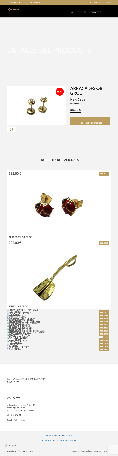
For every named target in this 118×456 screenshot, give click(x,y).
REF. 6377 (104, 174)
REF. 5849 (104, 243)
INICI (72, 12)
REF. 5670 (104, 349)
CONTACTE (95, 12)
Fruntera (106, 451)
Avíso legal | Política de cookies (20, 451)
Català (93, 3)
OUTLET (82, 12)
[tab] (11, 129)
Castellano (105, 3)
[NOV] (36, 105)
